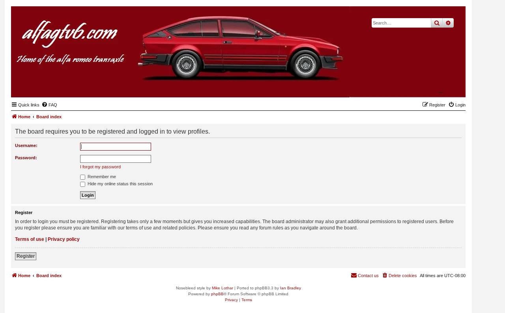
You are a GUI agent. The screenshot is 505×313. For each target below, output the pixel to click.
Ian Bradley (290, 288)
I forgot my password (100, 166)
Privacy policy (64, 239)
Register (26, 256)
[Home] (421, 85)
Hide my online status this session (119, 183)
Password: (26, 157)
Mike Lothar (222, 288)
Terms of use (29, 239)
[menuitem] (49, 105)
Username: (26, 145)
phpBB (217, 294)
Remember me (101, 176)
